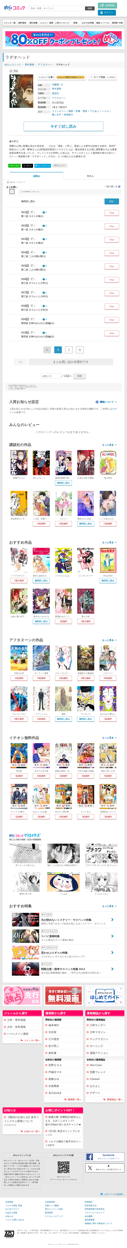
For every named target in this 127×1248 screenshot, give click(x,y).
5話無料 (108, 776)
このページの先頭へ (114, 1194)
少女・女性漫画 (16, 1026)
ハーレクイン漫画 (17, 1033)
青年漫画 (29, 64)
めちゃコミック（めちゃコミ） (57, 1244)
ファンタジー (59, 111)
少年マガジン (98, 1032)
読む (111, 201)
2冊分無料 (86, 678)
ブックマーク (42, 165)
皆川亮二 (53, 1046)
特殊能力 (68, 114)
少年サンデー (98, 1025)
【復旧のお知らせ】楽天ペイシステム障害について (21, 1121)
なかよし (95, 1086)
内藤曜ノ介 (58, 84)
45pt (111, 239)
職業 (70, 111)
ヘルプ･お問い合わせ (14, 1220)
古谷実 (52, 1032)
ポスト (29, 165)
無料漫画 (22, 23)
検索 (90, 8)
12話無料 (108, 523)
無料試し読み (63, 483)
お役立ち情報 (11, 1213)
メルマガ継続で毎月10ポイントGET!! (63, 1143)
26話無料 (63, 678)
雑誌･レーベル (102, 23)
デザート (95, 1092)
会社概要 (89, 1216)
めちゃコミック (13, 64)
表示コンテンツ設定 (54, 1209)
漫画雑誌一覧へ (115, 1099)
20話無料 (41, 776)
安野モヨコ (55, 1065)
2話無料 (63, 776)
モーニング (96, 1046)
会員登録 (9, 1202)
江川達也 (53, 1039)
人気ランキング (62, 23)
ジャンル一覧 (10, 23)
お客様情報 (50, 1202)
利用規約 (89, 1202)
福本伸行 (53, 1025)
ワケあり (94, 111)
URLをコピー (60, 165)
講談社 (55, 93)
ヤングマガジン (99, 1039)
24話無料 (41, 523)
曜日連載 (34, 23)
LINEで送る (14, 165)
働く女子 (56, 114)
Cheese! (95, 1079)
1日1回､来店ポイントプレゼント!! (62, 1133)
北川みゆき (55, 1092)
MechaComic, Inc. (73, 1244)
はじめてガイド (12, 1209)
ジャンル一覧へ (32, 1040)
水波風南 (53, 1086)
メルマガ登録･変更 (13, 1205)
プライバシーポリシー (95, 1213)
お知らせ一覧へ (32, 1131)
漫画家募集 (90, 1220)
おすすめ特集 (88, 23)
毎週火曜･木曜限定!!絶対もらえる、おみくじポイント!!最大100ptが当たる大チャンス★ (63, 1121)
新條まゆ (53, 1079)
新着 (75, 23)
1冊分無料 (19, 580)
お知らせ (9, 1216)
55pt (111, 253)
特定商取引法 (91, 1205)
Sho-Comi (96, 1065)
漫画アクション (99, 1053)
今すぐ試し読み (63, 126)
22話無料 (19, 678)
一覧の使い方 (112, 186)
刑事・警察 (81, 111)
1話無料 (63, 621)
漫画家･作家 (117, 23)
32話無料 (41, 678)
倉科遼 (52, 1053)
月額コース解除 (52, 1205)
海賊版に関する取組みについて (98, 1223)
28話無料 (63, 523)
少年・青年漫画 (16, 1020)
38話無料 (108, 678)
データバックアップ (54, 1216)
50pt (111, 212)
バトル (105, 111)
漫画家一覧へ (75, 1099)
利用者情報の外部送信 (95, 1209)
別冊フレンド (98, 1072)
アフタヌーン (45, 64)
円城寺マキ (55, 1072)
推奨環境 (49, 1213)
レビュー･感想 (46, 23)
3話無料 (108, 719)
